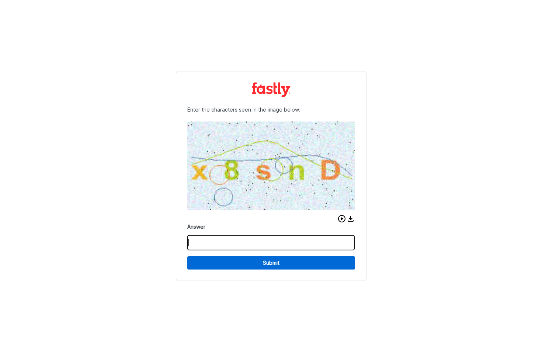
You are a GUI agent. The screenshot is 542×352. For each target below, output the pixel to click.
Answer (196, 226)
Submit (271, 263)
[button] (341, 218)
